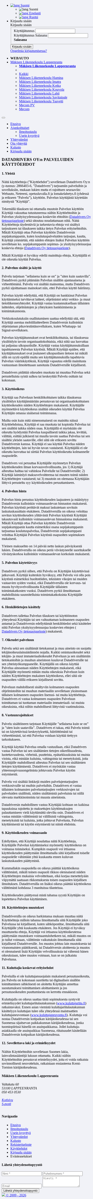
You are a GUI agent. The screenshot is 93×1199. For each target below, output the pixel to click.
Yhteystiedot (19, 139)
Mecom (24, 109)
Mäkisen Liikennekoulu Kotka (40, 85)
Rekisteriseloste (21, 1144)
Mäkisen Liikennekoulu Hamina (41, 78)
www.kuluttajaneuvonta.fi (49, 1015)
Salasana (41, 35)
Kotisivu (7, 1100)
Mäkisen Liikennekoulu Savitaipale (43, 97)
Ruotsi (33, 17)
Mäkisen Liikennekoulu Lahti (39, 93)
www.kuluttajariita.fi (71, 1003)
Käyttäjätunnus (24, 31)
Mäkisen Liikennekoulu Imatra (40, 81)
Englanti (34, 13)
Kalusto (15, 147)
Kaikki (23, 74)
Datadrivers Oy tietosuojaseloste (47, 248)
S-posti (6, 1104)
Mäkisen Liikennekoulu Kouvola (41, 89)
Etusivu (15, 124)
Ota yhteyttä (18, 143)
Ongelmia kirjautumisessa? (28, 51)
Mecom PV (27, 105)
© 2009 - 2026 (15, 1195)
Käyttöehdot (18, 1148)
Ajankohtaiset (19, 128)
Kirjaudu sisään (21, 21)
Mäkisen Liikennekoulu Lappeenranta (36, 62)
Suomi (24, 5)
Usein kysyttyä (29, 135)
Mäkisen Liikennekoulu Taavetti (41, 101)
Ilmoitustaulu (28, 132)
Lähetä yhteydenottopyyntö (20, 1190)
